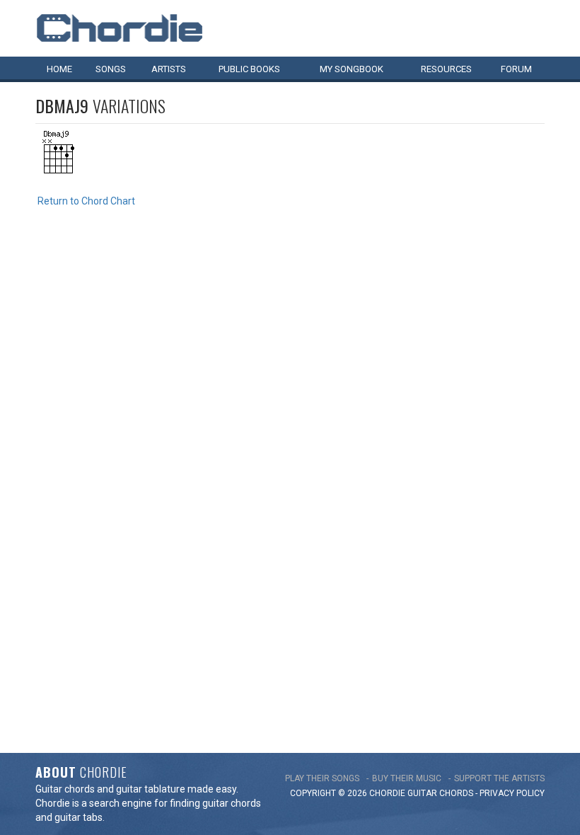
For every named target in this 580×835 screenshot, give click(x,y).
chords (456, 793)
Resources (446, 69)
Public (249, 69)
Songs (110, 69)
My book (351, 69)
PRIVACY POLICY (512, 793)
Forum (516, 69)
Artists (168, 69)
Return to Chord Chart (86, 201)
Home (59, 69)
